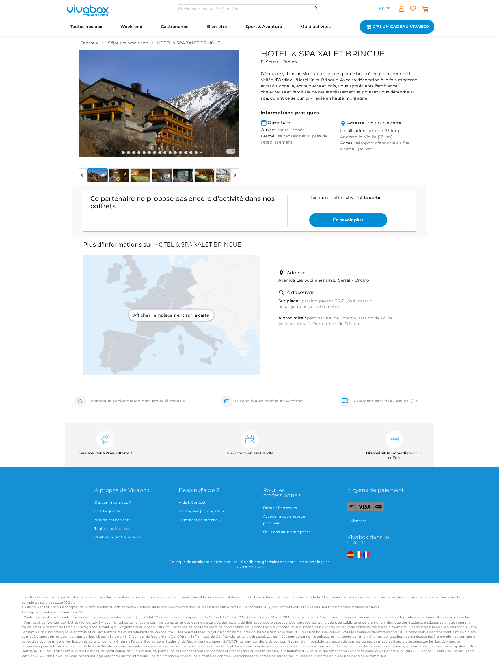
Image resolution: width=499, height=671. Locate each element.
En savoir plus (348, 220)
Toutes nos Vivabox (111, 528)
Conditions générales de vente (268, 562)
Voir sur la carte (384, 123)
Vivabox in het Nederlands (117, 537)
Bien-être (217, 26)
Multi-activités (315, 26)
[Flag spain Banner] (350, 555)
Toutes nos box (86, 26)
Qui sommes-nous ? (112, 502)
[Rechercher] (316, 8)
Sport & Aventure (263, 26)
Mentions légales (314, 562)
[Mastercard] (379, 510)
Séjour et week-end (128, 42)
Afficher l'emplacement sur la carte (171, 315)
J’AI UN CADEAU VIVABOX (401, 26)
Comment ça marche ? (200, 520)
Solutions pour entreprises (287, 532)
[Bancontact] (351, 510)
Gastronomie (175, 26)
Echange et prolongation (201, 511)
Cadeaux (89, 42)
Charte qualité (107, 511)
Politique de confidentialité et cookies (203, 562)
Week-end (131, 26)
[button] (86, 99)
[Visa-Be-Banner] (364, 510)
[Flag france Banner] (366, 555)
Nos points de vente (112, 520)
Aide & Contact (192, 502)
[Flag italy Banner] (358, 555)
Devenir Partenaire (280, 507)
